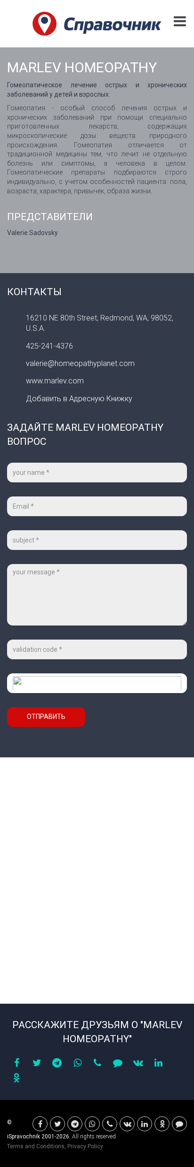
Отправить (46, 716)
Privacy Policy (85, 1146)
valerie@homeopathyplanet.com (80, 363)
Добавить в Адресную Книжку (79, 398)
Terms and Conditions (36, 1146)
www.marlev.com (55, 380)
